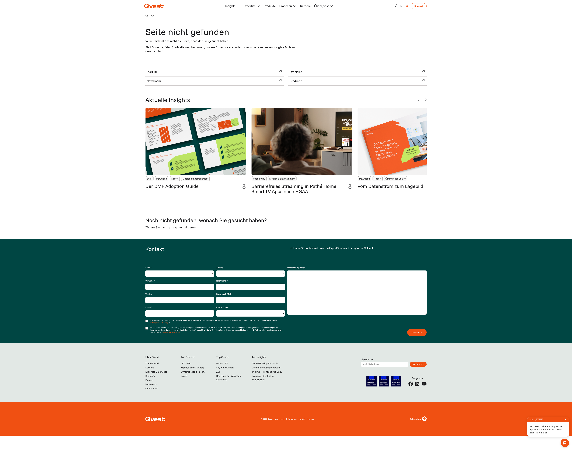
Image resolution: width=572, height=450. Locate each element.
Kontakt (418, 6)
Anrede (219, 267)
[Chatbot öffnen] (396, 6)
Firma (148, 307)
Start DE (152, 72)
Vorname (150, 280)
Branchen (150, 375)
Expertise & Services (156, 371)
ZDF (218, 371)
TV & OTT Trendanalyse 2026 (267, 371)
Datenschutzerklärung (159, 323)
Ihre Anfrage (222, 307)
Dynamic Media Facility (193, 371)
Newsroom (154, 81)
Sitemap (310, 419)
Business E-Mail (224, 294)
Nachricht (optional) (296, 267)
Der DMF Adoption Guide (172, 186)
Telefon (148, 294)
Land (148, 267)
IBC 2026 (186, 363)
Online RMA (151, 388)
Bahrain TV (222, 363)
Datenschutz (291, 419)
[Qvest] (154, 6)
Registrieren (418, 364)
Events (149, 380)
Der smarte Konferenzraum (266, 367)
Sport (184, 375)
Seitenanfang (415, 419)
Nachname (222, 280)
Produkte (270, 6)
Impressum (279, 419)
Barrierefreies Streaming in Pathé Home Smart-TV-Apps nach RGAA (293, 188)
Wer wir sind (152, 363)
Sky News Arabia (225, 367)
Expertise (296, 72)
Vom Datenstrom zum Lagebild (390, 186)
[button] (419, 99)
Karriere (305, 6)
